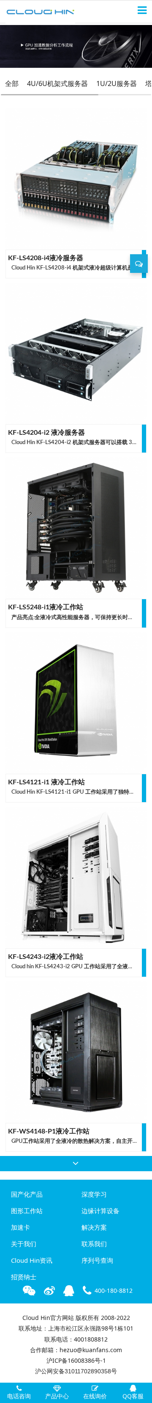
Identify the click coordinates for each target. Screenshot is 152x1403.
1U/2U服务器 (116, 83)
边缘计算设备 (100, 1210)
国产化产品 (27, 1194)
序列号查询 (97, 1260)
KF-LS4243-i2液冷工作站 (45, 956)
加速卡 (20, 1227)
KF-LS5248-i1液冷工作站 (45, 607)
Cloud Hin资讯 (31, 1260)
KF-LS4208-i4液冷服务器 (45, 258)
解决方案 (94, 1227)
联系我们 (94, 1243)
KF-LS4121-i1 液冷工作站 (46, 782)
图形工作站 (27, 1210)
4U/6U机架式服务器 (57, 83)
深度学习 (94, 1194)
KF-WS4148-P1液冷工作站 (49, 1131)
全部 (12, 83)
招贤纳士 (23, 1276)
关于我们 (23, 1243)
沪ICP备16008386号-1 (76, 1360)
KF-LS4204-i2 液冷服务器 (46, 432)
